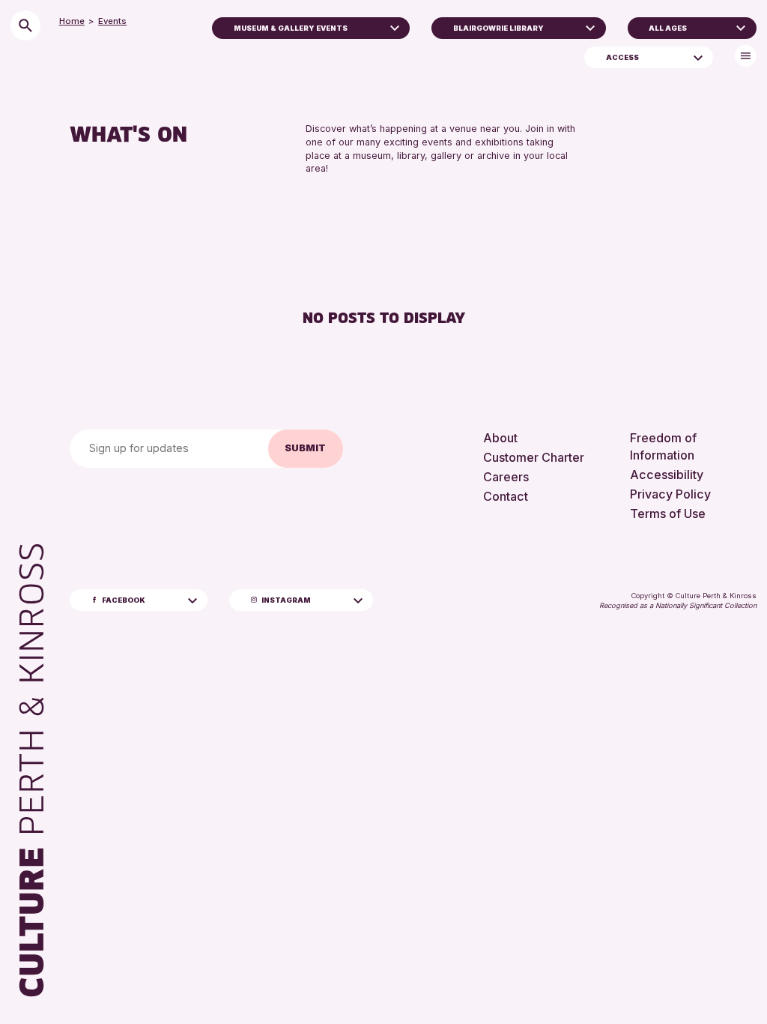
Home (72, 21)
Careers (506, 476)
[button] (394, 26)
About (500, 437)
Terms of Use (668, 513)
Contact (505, 496)
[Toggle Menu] (746, 56)
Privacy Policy (670, 494)
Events (112, 21)
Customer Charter (533, 457)
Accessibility (666, 474)
